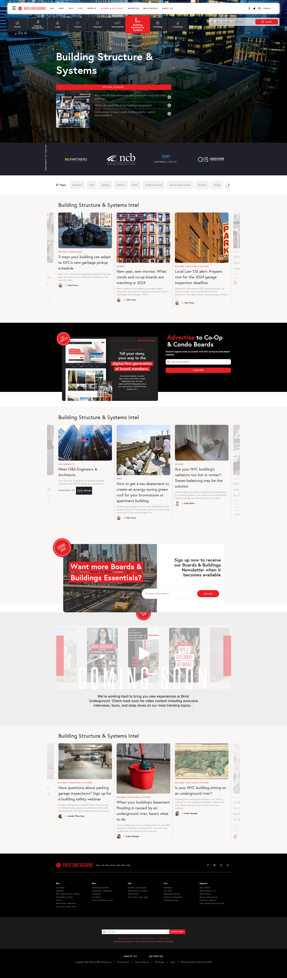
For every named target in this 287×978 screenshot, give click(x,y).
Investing (60, 891)
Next (225, 185)
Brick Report (151, 8)
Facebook (249, 8)
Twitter (254, 8)
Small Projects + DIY (208, 891)
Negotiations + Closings (138, 891)
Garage (217, 185)
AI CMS (209, 962)
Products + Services (208, 900)
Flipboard (267, 8)
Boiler (135, 185)
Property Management (70, 252)
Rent (61, 8)
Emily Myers (189, 503)
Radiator (121, 185)
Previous (55, 261)
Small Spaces (205, 888)
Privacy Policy (123, 962)
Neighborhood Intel (172, 894)
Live (80, 8)
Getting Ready (133, 894)
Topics (63, 185)
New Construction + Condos (68, 894)
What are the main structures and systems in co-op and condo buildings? (130, 97)
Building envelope (153, 185)
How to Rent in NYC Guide (102, 900)
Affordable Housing (64, 897)
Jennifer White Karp (76, 816)
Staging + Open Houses (137, 888)
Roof (92, 185)
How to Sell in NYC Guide (138, 897)
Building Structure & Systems (192, 266)
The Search (96, 897)
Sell (71, 8)
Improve (91, 8)
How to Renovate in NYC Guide (212, 903)
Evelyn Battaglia (132, 836)
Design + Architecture (208, 897)
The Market (60, 888)
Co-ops (59, 900)
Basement (77, 185)
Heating (179, 464)
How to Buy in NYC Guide (66, 907)
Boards (121, 266)
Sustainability (66, 464)
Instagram (259, 8)
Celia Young (72, 285)
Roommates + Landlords (102, 891)
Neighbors (168, 888)
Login (172, 962)
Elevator (202, 185)
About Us (167, 8)
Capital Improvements (180, 185)
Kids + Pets (168, 891)
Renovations (205, 894)
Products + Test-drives (173, 897)
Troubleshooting (171, 900)
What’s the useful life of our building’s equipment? (123, 105)
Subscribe (198, 370)
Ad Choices (159, 962)
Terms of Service (142, 962)
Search (268, 21)
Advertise (133, 8)
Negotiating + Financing (66, 903)
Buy (52, 8)
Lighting (105, 185)
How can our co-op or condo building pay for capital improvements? (124, 113)
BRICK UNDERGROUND (35, 8)
